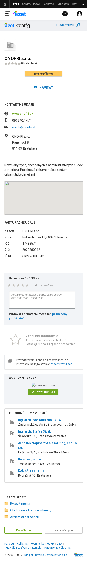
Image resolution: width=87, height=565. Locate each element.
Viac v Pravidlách (61, 364)
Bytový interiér (20, 503)
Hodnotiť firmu (43, 73)
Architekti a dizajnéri (24, 517)
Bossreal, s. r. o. (30, 459)
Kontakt (36, 547)
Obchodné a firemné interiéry (30, 510)
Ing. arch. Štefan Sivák (34, 431)
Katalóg (9, 543)
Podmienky (37, 543)
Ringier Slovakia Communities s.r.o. (46, 555)
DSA (59, 543)
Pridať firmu (23, 530)
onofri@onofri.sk (24, 127)
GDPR (50, 543)
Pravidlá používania (17, 547)
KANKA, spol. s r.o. (31, 471)
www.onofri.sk (22, 113)
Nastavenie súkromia (57, 547)
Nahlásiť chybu (63, 530)
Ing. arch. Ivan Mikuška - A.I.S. (40, 420)
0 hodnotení (28, 63)
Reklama (22, 543)
